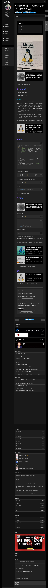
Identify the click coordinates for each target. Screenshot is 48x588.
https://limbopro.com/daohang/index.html (29, 301)
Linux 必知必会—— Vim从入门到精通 (23, 358)
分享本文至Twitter (19, 12)
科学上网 (8, 48)
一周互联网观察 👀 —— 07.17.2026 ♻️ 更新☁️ (24, 388)
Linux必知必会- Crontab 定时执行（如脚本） (24, 371)
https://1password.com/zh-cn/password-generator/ (26, 238)
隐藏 (23, 23)
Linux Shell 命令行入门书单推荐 (22, 364)
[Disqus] (30, 408)
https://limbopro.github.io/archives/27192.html (26, 305)
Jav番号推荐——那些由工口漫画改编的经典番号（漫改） (26, 493)
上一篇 (17, 320)
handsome (17, 584)
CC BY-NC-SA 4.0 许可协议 (26, 310)
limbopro (42, 517)
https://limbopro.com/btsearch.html (28, 296)
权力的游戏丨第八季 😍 (23, 455)
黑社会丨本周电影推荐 (20, 568)
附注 (20, 31)
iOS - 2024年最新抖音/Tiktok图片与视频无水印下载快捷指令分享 (28, 565)
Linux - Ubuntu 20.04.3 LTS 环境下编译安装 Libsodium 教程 (27, 369)
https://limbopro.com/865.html (27, 297)
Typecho (37, 583)
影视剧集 (19, 443)
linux (17, 326)
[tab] (30, 426)
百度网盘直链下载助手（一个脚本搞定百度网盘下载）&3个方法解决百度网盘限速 (29, 487)
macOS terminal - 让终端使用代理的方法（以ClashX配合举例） (27, 366)
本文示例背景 (22, 26)
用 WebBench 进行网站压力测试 (22, 575)
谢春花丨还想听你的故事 (23, 458)
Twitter (18, 525)
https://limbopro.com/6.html (27, 293)
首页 (18, 16)
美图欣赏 (19, 445)
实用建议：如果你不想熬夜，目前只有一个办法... (25, 383)
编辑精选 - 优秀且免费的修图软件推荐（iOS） (24, 571)
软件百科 (19, 438)
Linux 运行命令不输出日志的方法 (22, 353)
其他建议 (21, 29)
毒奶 (17, 11)
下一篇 (42, 320)
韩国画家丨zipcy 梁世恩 (23, 461)
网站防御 (29, 11)
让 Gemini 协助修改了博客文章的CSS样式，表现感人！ (26, 390)
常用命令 (19, 441)
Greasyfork (19, 522)
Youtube (18, 527)
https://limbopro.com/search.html (28, 294)
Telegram (18, 517)
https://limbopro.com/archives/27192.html (29, 303)
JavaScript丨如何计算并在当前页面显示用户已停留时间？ (26, 475)
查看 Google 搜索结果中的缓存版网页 (26, 468)
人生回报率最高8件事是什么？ (21, 385)
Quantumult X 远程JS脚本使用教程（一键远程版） (25, 561)
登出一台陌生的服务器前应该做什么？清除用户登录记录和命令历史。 (28, 374)
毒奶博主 (42, 525)
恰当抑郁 (20, 465)
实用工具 (19, 436)
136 (42, 438)
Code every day (19, 356)
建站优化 (26, 11)
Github (18, 520)
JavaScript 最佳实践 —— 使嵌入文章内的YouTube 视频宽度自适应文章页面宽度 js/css (30, 479)
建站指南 (19, 431)
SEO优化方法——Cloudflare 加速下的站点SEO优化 (25, 483)
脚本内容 (21, 27)
